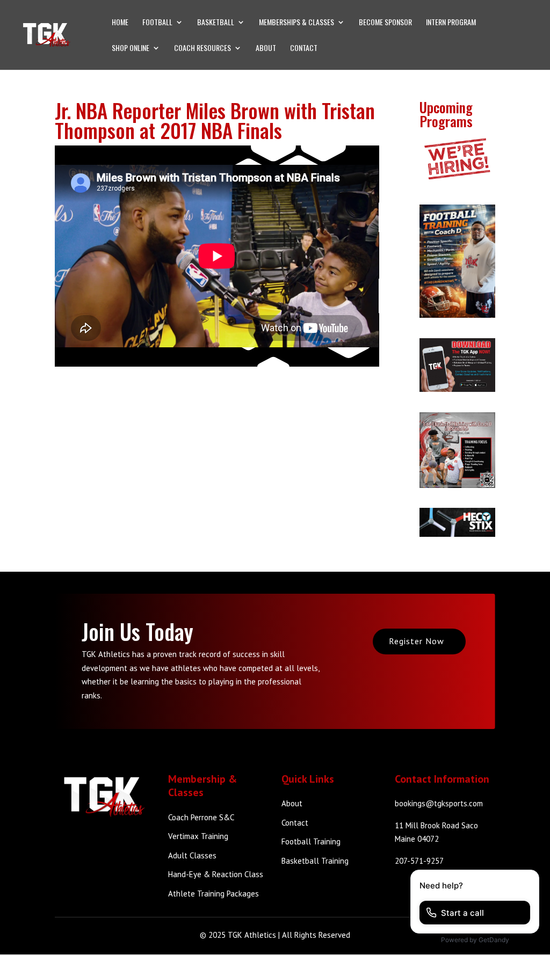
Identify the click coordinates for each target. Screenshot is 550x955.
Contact (303, 48)
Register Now (416, 641)
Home (120, 22)
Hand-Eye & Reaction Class (215, 874)
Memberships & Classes (296, 22)
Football (157, 22)
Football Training (311, 841)
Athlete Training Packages (213, 893)
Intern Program (451, 22)
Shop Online (130, 48)
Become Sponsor (385, 22)
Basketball (215, 22)
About (266, 48)
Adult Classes (192, 855)
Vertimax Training (198, 836)
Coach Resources (202, 48)
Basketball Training (315, 861)
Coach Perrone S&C (201, 817)
